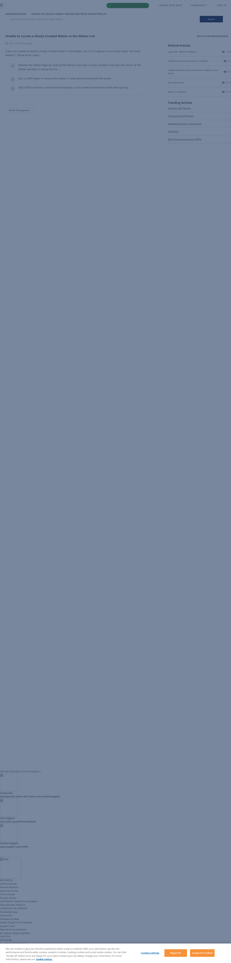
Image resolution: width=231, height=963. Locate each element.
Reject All (175, 953)
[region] (115, 953)
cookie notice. (44, 959)
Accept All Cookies (202, 953)
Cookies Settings (150, 953)
